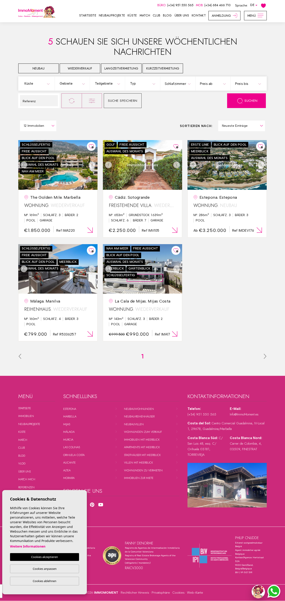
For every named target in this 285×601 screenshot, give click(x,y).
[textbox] (38, 83)
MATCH (145, 15)
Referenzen (26, 487)
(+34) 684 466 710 (217, 5)
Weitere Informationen (27, 546)
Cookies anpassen (45, 569)
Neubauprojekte (112, 15)
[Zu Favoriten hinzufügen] (91, 146)
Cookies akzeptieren (44, 557)
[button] (258, 591)
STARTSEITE (87, 15)
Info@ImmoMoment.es (244, 414)
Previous (22, 165)
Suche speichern (122, 100)
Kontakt (199, 15)
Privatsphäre (161, 593)
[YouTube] (101, 505)
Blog (167, 15)
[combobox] (37, 83)
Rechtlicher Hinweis (135, 593)
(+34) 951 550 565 (180, 5)
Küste (132, 15)
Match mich (26, 479)
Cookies (178, 593)
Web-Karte (195, 593)
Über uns (182, 15)
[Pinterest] (92, 505)
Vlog (22, 463)
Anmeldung (221, 15)
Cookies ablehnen (44, 581)
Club (156, 15)
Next (93, 165)
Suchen (251, 100)
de (252, 4)
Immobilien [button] (26, 416)
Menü (251, 15)
